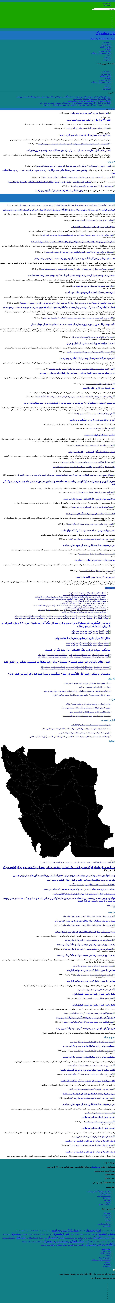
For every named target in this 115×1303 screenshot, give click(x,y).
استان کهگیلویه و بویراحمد (65, 1230)
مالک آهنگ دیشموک (8, 1238)
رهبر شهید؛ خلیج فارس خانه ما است (99, 388)
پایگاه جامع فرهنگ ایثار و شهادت (99, 1191)
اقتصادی (107, 197)
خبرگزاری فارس (104, 1224)
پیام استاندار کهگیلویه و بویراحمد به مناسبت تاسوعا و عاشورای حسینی (84, 466)
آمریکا (113, 1230)
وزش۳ (108, 1219)
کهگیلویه (59, 1245)
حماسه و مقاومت (104, 1196)
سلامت (108, 49)
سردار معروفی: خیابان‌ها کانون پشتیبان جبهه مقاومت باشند (89, 545)
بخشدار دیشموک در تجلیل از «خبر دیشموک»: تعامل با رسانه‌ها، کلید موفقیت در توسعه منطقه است (71, 275)
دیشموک (16, 1233)
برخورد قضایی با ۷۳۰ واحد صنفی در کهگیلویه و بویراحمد (59, 190)
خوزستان (31, 1234)
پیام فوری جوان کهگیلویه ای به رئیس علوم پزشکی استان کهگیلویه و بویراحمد (81, 880)
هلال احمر (102, 1241)
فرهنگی (108, 199)
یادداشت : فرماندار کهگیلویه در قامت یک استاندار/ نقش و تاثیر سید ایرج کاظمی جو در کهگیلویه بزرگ (59, 867)
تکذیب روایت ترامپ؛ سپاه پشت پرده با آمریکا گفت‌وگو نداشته (88, 530)
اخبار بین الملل (105, 47)
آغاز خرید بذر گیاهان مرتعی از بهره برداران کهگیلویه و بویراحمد (87, 358)
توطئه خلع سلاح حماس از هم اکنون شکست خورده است (90, 1141)
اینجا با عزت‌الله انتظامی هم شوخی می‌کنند (95, 687)
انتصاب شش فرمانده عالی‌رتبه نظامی (98, 1117)
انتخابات (22, 1230)
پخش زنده (107, 1226)
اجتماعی (107, 195)
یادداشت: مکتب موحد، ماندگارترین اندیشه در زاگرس (92, 884)
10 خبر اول (110, 588)
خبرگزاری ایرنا (105, 1194)
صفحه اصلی (106, 42)
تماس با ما (107, 3)
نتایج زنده (107, 1200)
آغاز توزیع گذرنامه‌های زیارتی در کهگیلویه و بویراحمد (92, 420)
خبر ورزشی (48, 1234)
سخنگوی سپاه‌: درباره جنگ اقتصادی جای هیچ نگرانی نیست (89, 101)
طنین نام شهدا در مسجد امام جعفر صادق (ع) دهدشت (91, 725)
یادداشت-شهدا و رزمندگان (101, 53)
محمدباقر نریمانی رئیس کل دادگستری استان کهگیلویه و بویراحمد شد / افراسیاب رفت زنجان (77, 105)
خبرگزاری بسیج (105, 1204)
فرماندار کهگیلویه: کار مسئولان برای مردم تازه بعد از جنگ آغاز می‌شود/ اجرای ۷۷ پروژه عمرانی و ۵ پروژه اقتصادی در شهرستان (63, 97)
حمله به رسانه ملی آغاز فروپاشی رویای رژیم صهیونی (91, 451)
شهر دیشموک (56, 1237)
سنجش (108, 1202)
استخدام (107, 1217)
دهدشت (25, 1234)
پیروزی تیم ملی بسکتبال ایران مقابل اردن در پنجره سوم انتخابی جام (85, 921)
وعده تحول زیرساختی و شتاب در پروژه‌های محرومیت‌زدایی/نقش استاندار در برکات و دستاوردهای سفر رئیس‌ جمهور (64, 875)
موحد (113, 1241)
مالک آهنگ (21, 1237)
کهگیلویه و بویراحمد (48, 1245)
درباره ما (107, 5)
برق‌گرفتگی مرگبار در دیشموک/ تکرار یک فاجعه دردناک (90, 712)
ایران (16, 1230)
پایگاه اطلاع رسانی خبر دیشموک (64, 1241)
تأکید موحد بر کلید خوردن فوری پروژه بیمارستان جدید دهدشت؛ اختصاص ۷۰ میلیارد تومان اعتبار (49, 181)
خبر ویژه (111, 161)
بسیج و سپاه (106, 45)
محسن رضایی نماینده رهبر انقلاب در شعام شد (94, 560)
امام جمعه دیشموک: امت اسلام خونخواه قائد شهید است (90, 292)
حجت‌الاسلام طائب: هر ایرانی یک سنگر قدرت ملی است (90, 513)
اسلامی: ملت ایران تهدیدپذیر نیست (99, 435)
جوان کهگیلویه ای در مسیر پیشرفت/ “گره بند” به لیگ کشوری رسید (85, 1017)
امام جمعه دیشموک (32, 1230)
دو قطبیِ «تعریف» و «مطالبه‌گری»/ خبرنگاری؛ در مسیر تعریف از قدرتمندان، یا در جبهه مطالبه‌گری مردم (69, 403)
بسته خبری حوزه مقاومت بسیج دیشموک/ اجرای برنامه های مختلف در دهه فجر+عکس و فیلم (76, 729)
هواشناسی (96, 1241)
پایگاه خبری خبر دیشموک (100, 1244)
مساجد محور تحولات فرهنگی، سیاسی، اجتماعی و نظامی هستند (87, 683)
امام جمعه (42, 1230)
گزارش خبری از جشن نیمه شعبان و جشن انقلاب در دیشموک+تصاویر (85, 732)
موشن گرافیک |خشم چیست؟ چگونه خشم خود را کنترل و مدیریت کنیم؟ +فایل (82, 695)
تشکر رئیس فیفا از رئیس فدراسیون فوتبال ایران (93, 994)
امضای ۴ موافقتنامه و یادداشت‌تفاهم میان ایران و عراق (91, 343)
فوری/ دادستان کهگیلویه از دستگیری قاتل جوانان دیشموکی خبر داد (86, 708)
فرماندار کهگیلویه (32, 1238)
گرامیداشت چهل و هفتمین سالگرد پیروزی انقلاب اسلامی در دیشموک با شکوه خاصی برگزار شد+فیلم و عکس (70, 736)
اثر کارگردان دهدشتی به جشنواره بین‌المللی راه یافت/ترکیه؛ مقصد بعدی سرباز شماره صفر (77, 691)
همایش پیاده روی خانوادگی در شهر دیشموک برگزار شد (91, 970)
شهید (45, 1238)
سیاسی (108, 201)
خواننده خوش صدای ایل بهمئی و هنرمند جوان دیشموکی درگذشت (87, 716)
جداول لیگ (107, 1198)
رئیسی (113, 1238)
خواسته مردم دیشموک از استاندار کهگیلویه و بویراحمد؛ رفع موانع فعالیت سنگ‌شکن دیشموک (72, 610)
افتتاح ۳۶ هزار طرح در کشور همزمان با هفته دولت (92, 99)
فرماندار (41, 1238)
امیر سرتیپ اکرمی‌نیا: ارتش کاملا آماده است (95, 577)
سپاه (85, 1238)
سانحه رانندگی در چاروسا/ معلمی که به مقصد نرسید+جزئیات (88, 704)
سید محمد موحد (71, 1238)
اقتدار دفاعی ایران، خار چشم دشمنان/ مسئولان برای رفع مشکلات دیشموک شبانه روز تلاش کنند (75, 103)
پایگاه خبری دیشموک (76, 1245)
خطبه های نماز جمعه (39, 1234)
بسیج (93, 1234)
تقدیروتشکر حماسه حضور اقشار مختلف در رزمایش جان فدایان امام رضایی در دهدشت (77, 373)
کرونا (65, 1245)
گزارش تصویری (105, 51)
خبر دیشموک (96, 1167)
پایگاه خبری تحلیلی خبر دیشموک (32, 1241)
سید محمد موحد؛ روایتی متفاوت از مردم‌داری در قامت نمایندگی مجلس (84, 893)
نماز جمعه (108, 1241)
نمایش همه (111, 905)
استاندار (82, 1230)
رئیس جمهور (6, 1234)
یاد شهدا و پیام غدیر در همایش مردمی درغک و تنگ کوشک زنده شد (86, 944)
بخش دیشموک (105, 1233)
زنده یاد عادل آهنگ (102, 1237)
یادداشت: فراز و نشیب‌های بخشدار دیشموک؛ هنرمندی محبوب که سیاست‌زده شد (79, 889)
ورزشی (108, 55)
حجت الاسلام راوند (77, 1234)
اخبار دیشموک (93, 1230)
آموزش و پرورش (106, 1230)
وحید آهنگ (89, 1241)
